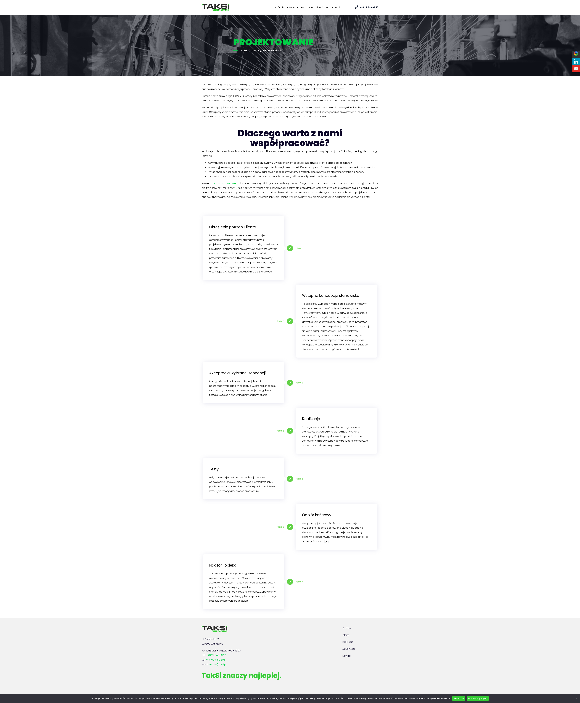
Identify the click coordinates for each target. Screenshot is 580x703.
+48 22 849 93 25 (216, 655)
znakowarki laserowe (223, 183)
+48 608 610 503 (215, 659)
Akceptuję (459, 698)
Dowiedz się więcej (477, 698)
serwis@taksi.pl (217, 664)
